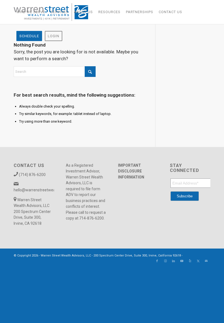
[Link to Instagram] (165, 261)
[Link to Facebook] (157, 261)
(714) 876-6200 (32, 174)
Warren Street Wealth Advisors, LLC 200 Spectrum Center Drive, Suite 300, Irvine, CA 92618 (32, 212)
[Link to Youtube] (182, 261)
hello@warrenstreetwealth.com (41, 190)
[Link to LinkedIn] (173, 261)
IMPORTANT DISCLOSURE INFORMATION (131, 171)
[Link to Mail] (206, 261)
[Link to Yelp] (190, 261)
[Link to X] (198, 261)
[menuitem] (31, 12)
